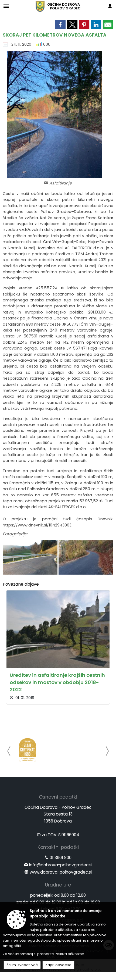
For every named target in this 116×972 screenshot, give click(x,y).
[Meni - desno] (109, 6)
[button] (9, 751)
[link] (60, 24)
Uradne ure (58, 885)
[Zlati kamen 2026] (27, 750)
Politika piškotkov (69, 953)
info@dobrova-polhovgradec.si (60, 865)
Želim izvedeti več (22, 964)
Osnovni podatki (58, 797)
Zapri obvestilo (58, 964)
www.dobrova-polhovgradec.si (61, 872)
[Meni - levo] (6, 6)
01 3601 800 (60, 857)
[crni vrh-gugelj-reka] (31, 557)
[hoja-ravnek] (86, 557)
